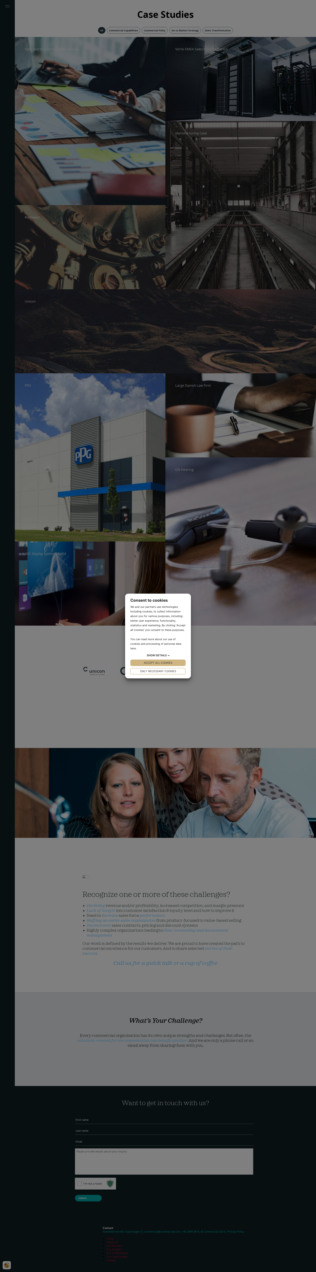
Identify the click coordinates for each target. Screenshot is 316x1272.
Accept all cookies (158, 662)
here (133, 648)
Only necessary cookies (158, 671)
